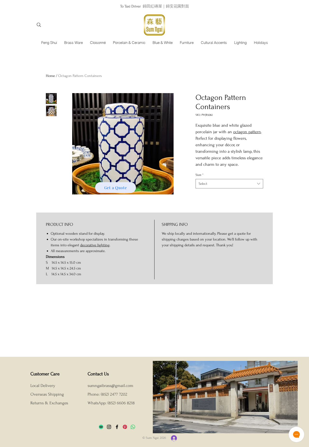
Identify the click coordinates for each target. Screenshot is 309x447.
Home (50, 76)
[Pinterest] (125, 427)
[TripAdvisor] (101, 427)
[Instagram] (109, 427)
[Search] (38, 25)
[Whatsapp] (133, 427)
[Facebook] (117, 427)
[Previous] (25, 6)
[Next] (283, 6)
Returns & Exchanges (49, 403)
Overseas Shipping (47, 394)
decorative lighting (95, 245)
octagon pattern (247, 132)
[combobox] (229, 183)
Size (200, 175)
